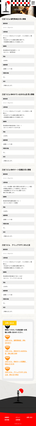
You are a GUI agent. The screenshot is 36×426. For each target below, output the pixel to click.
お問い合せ (29, 417)
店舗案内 (7, 417)
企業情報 (18, 419)
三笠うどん (6, 7)
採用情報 (7, 419)
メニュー (18, 417)
